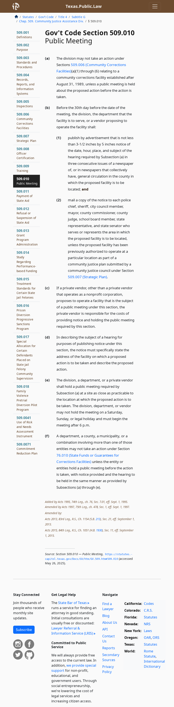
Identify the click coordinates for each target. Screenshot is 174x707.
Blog (105, 615)
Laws (148, 630)
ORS (156, 637)
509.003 (27, 62)
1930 (99, 530)
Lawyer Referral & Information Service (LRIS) (72, 631)
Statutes (28, 17)
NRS (147, 624)
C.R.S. (148, 610)
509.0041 (25, 426)
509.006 (25, 121)
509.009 (23, 168)
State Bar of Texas (72, 602)
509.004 (25, 84)
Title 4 (62, 17)
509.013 (27, 237)
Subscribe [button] (24, 629)
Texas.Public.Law (84, 6)
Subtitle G (79, 17)
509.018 (27, 398)
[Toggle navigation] (155, 6)
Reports (108, 648)
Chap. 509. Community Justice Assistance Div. (51, 21)
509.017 (26, 357)
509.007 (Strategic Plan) (87, 276)
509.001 (24, 34)
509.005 (25, 103)
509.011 (25, 196)
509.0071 (27, 449)
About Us (109, 622)
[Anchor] (69, 96)
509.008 (25, 153)
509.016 (25, 317)
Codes (149, 603)
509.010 (27, 180)
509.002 (23, 47)
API (105, 629)
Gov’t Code (46, 17)
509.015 (26, 288)
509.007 (26, 138)
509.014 (27, 261)
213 (98, 519)
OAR (147, 637)
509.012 (26, 215)
